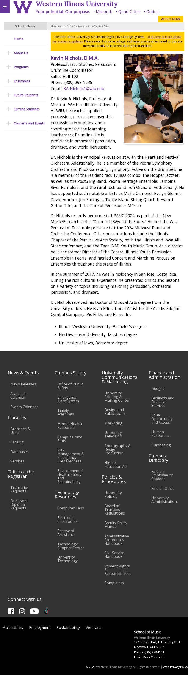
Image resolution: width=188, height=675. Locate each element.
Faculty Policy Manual (115, 524)
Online (152, 11)
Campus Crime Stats (69, 438)
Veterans (93, 627)
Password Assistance (66, 532)
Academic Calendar (18, 395)
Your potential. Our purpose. (63, 11)
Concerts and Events (29, 123)
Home (18, 39)
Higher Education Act (115, 464)
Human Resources (160, 433)
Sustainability (68, 627)
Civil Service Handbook (114, 554)
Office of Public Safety (70, 386)
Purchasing (161, 445)
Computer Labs (70, 508)
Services (17, 461)
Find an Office (162, 488)
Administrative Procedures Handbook (116, 540)
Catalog (17, 442)
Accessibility (13, 627)
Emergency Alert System (68, 399)
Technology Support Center (70, 546)
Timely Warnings (65, 412)
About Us (21, 53)
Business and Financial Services (162, 402)
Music (81, 26)
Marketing (113, 423)
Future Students (26, 95)
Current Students (27, 109)
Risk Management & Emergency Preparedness (70, 456)
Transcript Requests (19, 489)
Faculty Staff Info (98, 26)
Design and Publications (114, 411)
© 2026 (90, 667)
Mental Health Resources (69, 425)
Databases (19, 451)
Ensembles (22, 81)
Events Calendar (24, 406)
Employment (40, 627)
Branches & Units (20, 430)
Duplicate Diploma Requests (18, 504)
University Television (113, 434)
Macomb (104, 11)
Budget (157, 388)
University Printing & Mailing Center (117, 396)
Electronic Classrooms (67, 519)
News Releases (23, 384)
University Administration (164, 499)
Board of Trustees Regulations (114, 509)
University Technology (67, 559)
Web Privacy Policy (175, 667)
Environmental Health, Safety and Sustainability (70, 476)
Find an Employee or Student (162, 475)
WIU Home (57, 26)
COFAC (71, 26)
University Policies (113, 494)
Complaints (114, 582)
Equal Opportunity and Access (162, 418)
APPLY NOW (170, 19)
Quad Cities (129, 11)
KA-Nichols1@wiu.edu (84, 88)
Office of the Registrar (21, 474)
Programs (21, 67)
